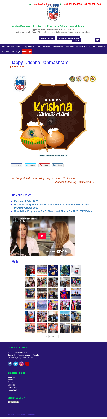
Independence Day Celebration (74, 182)
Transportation (57, 47)
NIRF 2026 (88, 40)
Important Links (81, 47)
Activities (11, 384)
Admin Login (27, 52)
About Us (10, 47)
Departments (29, 47)
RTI (2, 52)
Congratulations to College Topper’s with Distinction (43, 178)
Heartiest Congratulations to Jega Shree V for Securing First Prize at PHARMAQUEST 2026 (52, 206)
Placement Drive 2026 (26, 201)
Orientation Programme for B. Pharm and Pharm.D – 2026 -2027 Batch (53, 211)
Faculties (11, 379)
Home (3, 47)
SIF (97, 40)
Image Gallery (13, 390)
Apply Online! (47, 38)
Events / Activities (43, 47)
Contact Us (101, 47)
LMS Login (16, 52)
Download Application (68, 38)
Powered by (22, 415)
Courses (19, 47)
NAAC (7, 52)
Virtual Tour (12, 387)
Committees (69, 47)
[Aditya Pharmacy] (53, 13)
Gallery (92, 47)
